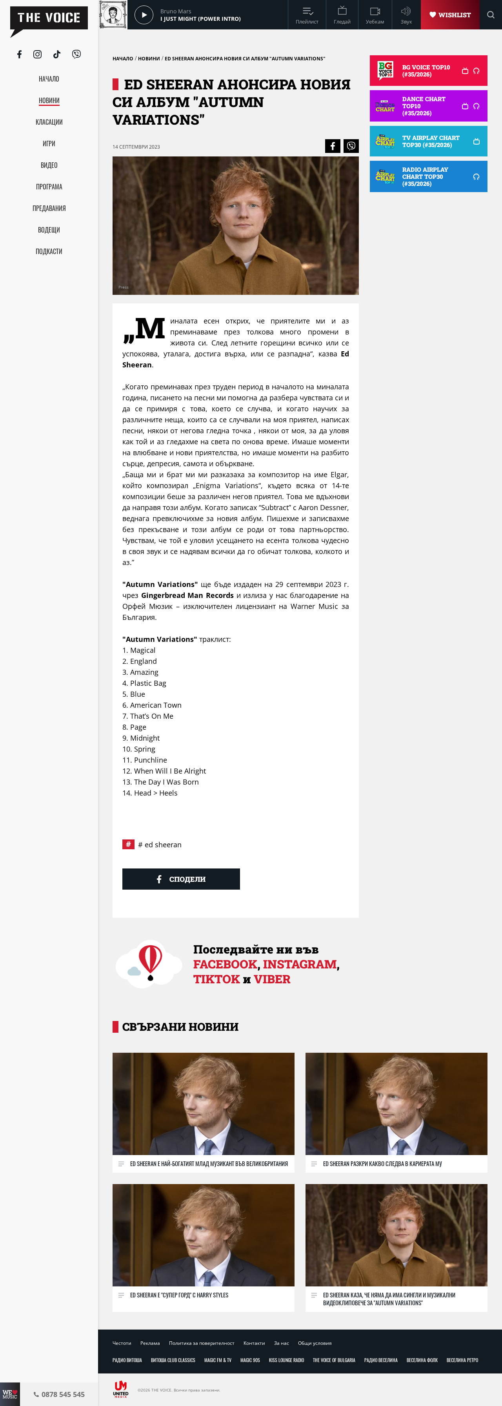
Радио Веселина (381, 1360)
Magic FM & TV (217, 1360)
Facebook (225, 964)
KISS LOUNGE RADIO (286, 1360)
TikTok (216, 978)
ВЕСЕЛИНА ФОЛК (422, 1360)
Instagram (299, 964)
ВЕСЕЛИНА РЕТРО (462, 1360)
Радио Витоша (127, 1360)
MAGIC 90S (250, 1360)
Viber (272, 978)
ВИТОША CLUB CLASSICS (173, 1360)
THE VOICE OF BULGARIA (334, 1360)
